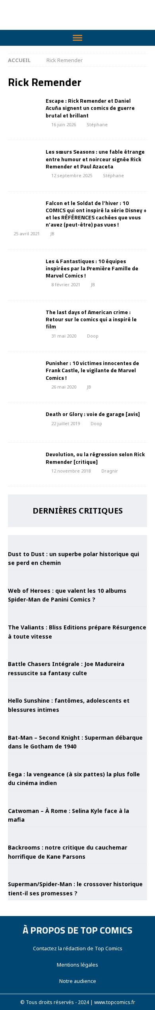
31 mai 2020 (63, 336)
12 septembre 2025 (71, 175)
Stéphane (97, 124)
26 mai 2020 (63, 387)
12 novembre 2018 (71, 471)
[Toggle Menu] (77, 38)
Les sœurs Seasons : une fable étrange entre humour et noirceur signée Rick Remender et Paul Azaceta (95, 158)
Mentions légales (77, 964)
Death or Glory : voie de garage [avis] (93, 414)
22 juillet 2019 (65, 423)
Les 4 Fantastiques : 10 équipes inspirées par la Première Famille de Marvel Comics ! (92, 268)
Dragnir (109, 471)
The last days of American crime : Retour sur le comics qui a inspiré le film (91, 319)
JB (52, 233)
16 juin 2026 (63, 124)
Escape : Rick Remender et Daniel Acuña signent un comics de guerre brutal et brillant (90, 107)
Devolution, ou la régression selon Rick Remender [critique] (95, 457)
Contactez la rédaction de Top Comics (77, 948)
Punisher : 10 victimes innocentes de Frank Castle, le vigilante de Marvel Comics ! (92, 370)
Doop (93, 336)
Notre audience (77, 981)
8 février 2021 (65, 284)
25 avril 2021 (27, 233)
